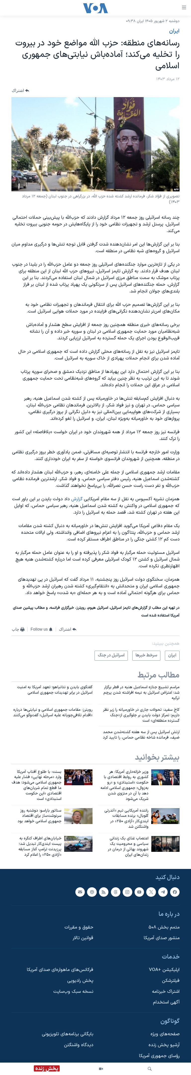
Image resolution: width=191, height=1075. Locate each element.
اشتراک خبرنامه (166, 991)
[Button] (20, 90)
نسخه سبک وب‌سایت (73, 991)
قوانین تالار (83, 938)
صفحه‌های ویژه (165, 1034)
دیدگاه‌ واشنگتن (78, 1045)
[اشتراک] (80, 892)
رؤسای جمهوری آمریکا (159, 1056)
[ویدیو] (101, 1069)
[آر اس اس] (103, 892)
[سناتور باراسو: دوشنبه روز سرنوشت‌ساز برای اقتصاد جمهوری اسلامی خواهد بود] (78, 816)
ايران (174, 31)
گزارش (77, 499)
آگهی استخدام (166, 1002)
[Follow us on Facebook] (175, 892)
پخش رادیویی (80, 980)
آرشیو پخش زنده (164, 1045)
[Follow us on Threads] (115, 892)
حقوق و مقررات (78, 927)
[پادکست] (91, 892)
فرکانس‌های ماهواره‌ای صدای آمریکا (60, 970)
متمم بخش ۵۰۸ (164, 927)
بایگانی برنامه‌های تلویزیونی (67, 1034)
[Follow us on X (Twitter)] (151, 892)
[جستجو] (149, 1069)
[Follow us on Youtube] (139, 892)
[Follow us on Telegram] (163, 892)
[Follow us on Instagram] (127, 892)
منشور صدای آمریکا (162, 938)
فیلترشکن (171, 980)
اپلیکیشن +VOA (164, 970)
